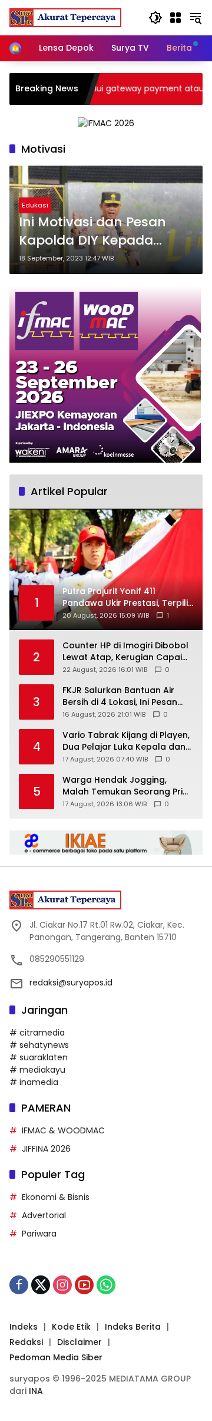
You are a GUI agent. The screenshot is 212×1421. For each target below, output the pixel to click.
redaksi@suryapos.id (70, 982)
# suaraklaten (38, 1057)
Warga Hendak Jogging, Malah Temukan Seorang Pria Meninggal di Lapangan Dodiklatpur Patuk (125, 785)
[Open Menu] (175, 18)
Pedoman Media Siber (55, 1357)
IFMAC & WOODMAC (63, 1130)
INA (36, 1391)
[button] (155, 18)
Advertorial (44, 1215)
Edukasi (35, 205)
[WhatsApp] (106, 1284)
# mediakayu (37, 1070)
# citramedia (37, 1032)
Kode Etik (71, 1327)
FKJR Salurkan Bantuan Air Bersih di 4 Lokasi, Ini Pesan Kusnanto (119, 696)
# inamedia (33, 1082)
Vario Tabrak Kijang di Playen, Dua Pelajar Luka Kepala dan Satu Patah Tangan (126, 741)
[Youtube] (84, 1284)
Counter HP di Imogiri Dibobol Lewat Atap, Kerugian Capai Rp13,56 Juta (125, 651)
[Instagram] (62, 1284)
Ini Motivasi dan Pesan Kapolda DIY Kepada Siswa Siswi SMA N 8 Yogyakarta (92, 231)
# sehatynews (39, 1045)
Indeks (23, 1327)
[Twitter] (40, 1284)
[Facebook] (18, 1284)
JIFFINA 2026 (46, 1149)
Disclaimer (79, 1342)
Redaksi (26, 1342)
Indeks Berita (133, 1327)
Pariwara (39, 1233)
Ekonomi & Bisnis (56, 1197)
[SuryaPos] (65, 17)
